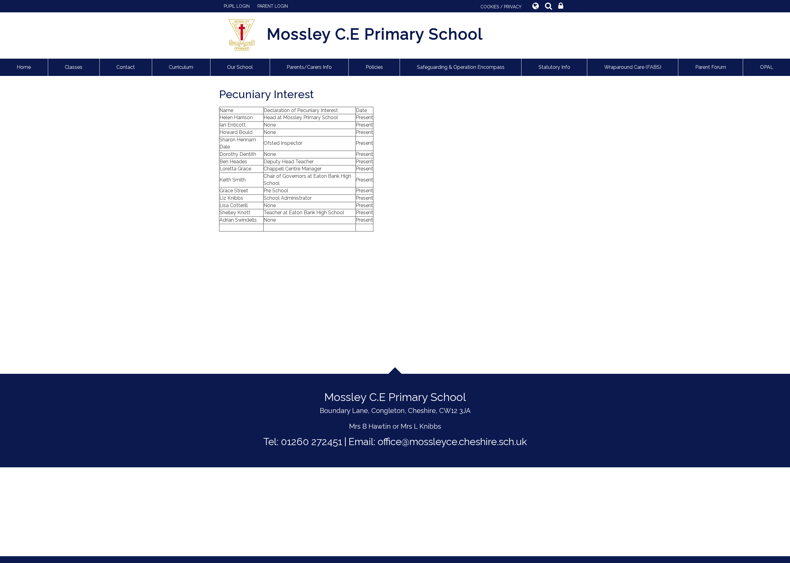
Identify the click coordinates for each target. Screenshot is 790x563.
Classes (73, 67)
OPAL (766, 67)
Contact (125, 67)
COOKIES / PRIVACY (501, 6)
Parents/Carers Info (309, 67)
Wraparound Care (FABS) (632, 67)
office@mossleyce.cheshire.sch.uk (452, 441)
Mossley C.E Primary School (375, 34)
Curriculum (181, 67)
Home (24, 67)
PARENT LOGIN (272, 6)
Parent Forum (710, 67)
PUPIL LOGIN (237, 6)
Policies (374, 67)
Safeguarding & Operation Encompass (461, 67)
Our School (240, 67)
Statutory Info (554, 67)
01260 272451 (311, 441)
